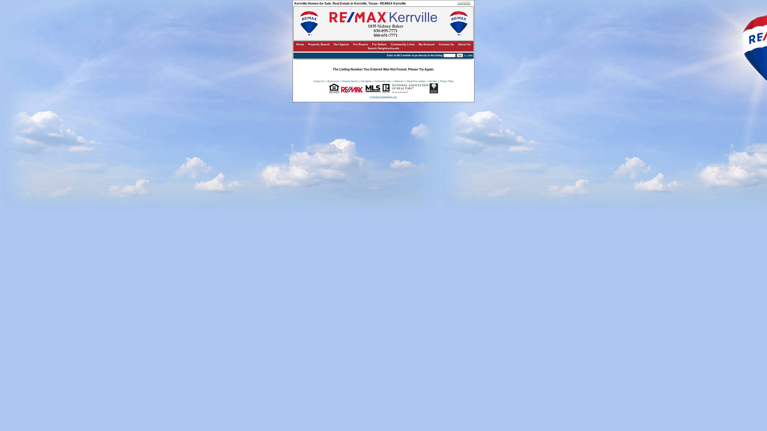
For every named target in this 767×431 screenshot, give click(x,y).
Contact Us (446, 44)
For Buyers (360, 44)
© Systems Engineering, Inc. (383, 97)
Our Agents (341, 44)
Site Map (432, 81)
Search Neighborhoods (383, 48)
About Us (464, 44)
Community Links (403, 44)
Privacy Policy (447, 81)
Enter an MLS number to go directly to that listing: (415, 55)
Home (300, 44)
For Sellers (379, 44)
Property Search (319, 44)
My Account (427, 44)
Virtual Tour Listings (415, 81)
